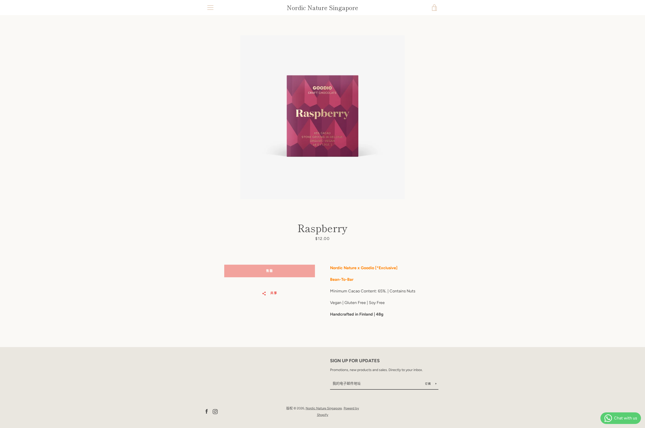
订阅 (428, 383)
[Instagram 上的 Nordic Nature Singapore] (215, 411)
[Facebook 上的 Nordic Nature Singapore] (206, 411)
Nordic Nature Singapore (322, 7)
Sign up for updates (355, 360)
